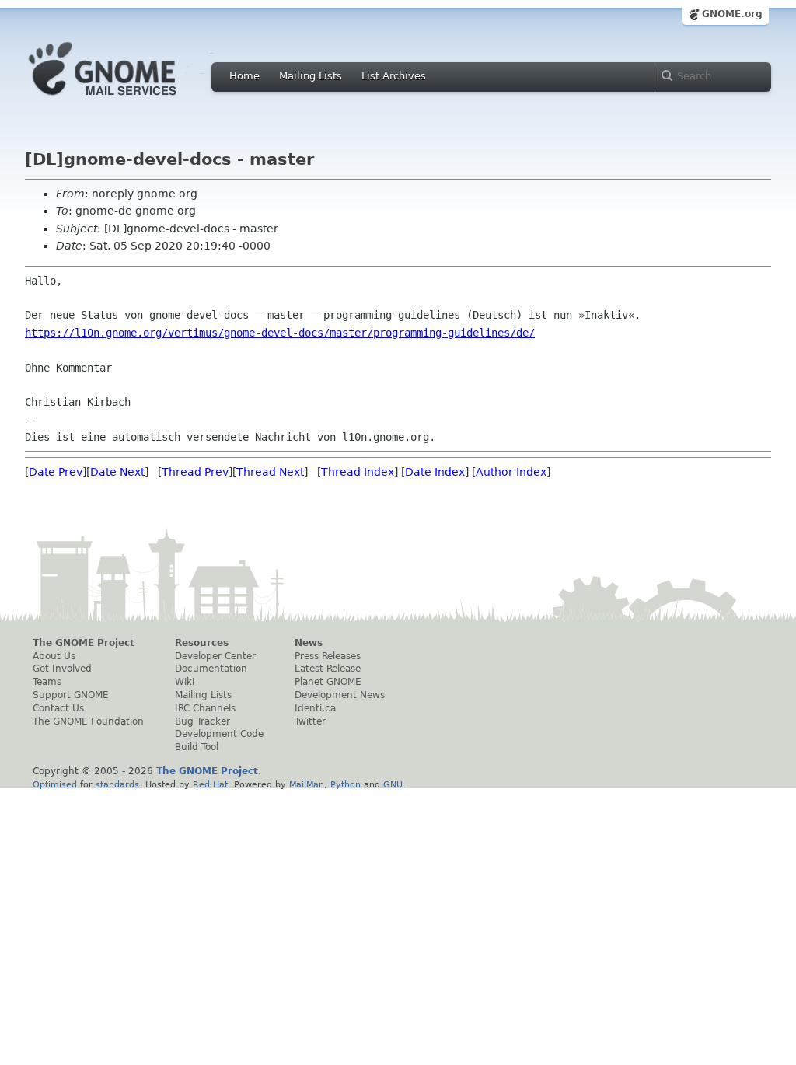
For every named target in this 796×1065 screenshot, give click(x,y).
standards (117, 784)
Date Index (435, 472)
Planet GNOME (328, 681)
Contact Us (58, 708)
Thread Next (270, 472)
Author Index (511, 472)
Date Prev (55, 472)
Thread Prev (195, 472)
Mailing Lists (310, 76)
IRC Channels (205, 708)
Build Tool (196, 747)
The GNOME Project (83, 642)
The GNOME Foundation (88, 721)
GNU (393, 784)
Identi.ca (315, 708)
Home (244, 76)
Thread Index (357, 472)
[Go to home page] (126, 99)
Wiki (184, 681)
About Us (54, 656)
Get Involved (62, 668)
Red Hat (210, 784)
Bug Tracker (202, 721)
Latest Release (328, 668)
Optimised (55, 784)
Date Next (117, 472)
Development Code (219, 733)
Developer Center (215, 656)
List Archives (393, 76)
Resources (202, 642)
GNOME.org (732, 14)
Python (345, 784)
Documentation (211, 668)
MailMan (306, 784)
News (309, 642)
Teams (47, 681)
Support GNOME (71, 695)
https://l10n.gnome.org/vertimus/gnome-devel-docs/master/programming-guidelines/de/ (280, 332)
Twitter (310, 721)
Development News (340, 695)
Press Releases (328, 656)
